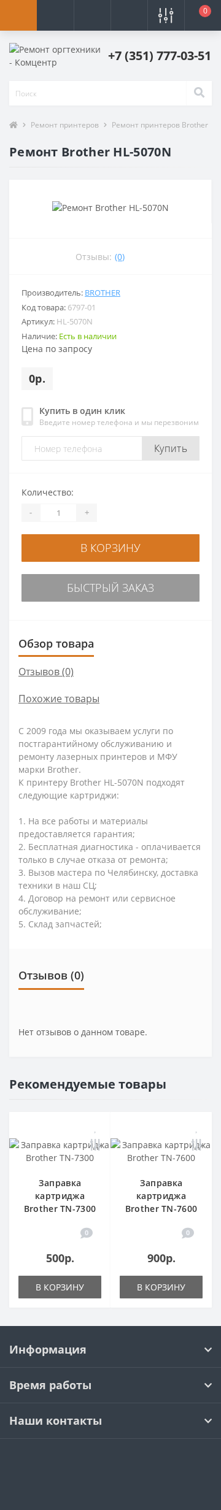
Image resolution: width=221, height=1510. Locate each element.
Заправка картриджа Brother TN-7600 (161, 1195)
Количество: (47, 492)
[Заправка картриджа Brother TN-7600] (161, 1150)
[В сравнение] (95, 1146)
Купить (170, 448)
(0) (120, 257)
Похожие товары (58, 698)
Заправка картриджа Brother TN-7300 (60, 1195)
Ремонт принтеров (65, 125)
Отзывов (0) (46, 671)
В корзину (110, 547)
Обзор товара (56, 643)
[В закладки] (96, 1127)
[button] (92, 15)
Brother (102, 292)
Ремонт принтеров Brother (160, 125)
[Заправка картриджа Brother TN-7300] (59, 1150)
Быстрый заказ (110, 587)
